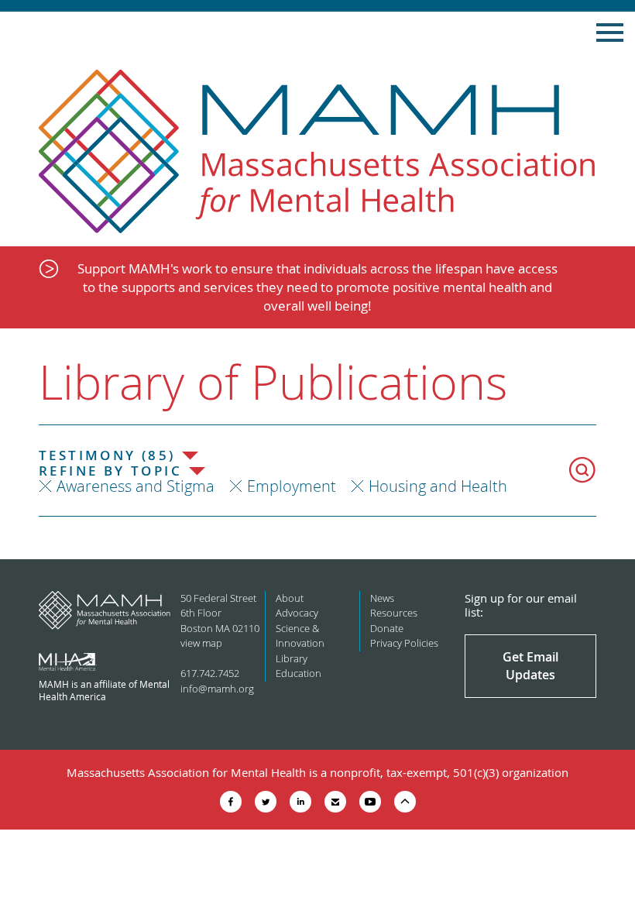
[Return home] (317, 152)
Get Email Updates (530, 665)
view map (201, 643)
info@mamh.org (217, 689)
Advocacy (297, 613)
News (382, 598)
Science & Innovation (300, 636)
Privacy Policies (404, 643)
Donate (386, 628)
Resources (393, 613)
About (290, 598)
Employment (291, 486)
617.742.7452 (209, 673)
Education (298, 673)
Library (291, 658)
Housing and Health (438, 486)
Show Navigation (609, 32)
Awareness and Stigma (136, 486)
